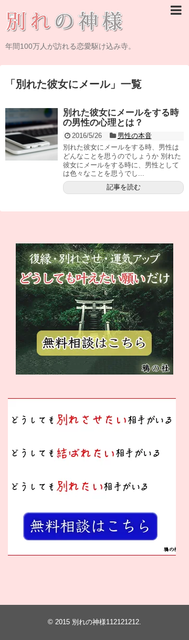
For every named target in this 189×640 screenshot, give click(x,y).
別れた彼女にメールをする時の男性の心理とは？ (121, 117)
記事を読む (124, 187)
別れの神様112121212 (105, 622)
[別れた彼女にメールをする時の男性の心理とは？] (31, 134)
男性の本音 (135, 136)
